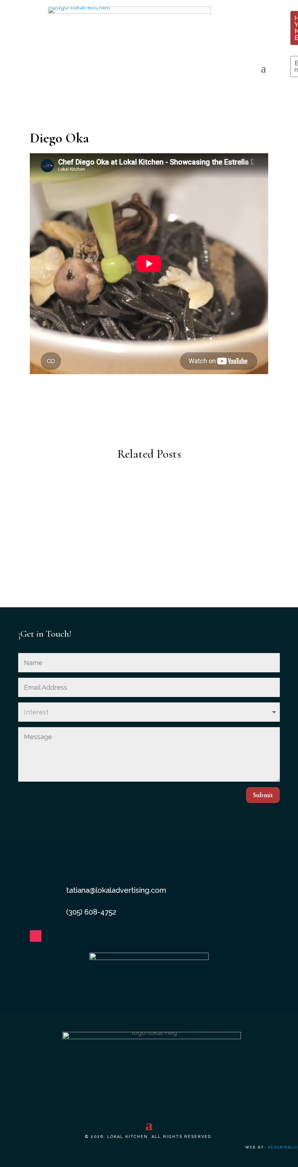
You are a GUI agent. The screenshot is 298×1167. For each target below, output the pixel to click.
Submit (263, 795)
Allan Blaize (149, 499)
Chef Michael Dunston (149, 539)
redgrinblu (283, 1147)
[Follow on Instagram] (35, 936)
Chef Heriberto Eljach (149, 579)
